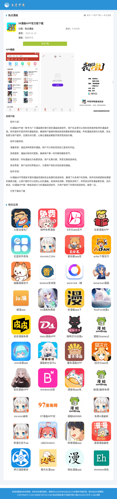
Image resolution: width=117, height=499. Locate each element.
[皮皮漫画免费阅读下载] (21, 324)
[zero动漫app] (21, 351)
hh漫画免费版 (47, 309)
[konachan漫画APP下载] (101, 271)
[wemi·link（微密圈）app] (74, 271)
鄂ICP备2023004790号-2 (81, 495)
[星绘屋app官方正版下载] (74, 244)
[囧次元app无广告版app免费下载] (101, 351)
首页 (88, 15)
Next (113, 82)
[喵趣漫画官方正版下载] (21, 271)
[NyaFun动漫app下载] (101, 298)
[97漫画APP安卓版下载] (47, 404)
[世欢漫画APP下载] (21, 378)
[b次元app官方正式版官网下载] (74, 218)
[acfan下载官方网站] (101, 244)
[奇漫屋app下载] (74, 298)
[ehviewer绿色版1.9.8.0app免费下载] (101, 458)
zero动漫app (21, 363)
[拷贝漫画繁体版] (21, 458)
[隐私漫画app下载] (74, 458)
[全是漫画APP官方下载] (101, 218)
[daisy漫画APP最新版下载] (47, 324)
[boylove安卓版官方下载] (47, 271)
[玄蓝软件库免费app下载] (21, 244)
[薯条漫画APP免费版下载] (74, 351)
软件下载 (97, 15)
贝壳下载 (16, 5)
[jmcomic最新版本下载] (21, 404)
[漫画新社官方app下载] (47, 351)
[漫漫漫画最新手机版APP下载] (101, 431)
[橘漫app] (21, 298)
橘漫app (20, 309)
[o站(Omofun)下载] (47, 431)
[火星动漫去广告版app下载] (21, 218)
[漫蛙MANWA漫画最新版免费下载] (74, 404)
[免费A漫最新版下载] (101, 404)
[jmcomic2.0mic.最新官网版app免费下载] (47, 244)
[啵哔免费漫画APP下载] (47, 218)
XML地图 (96, 495)
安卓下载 (45, 44)
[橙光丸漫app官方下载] (47, 458)
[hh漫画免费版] (47, 298)
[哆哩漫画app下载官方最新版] (74, 431)
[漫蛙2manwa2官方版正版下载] (101, 324)
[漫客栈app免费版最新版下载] (74, 378)
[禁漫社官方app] (21, 431)
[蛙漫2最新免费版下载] (101, 378)
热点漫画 (107, 15)
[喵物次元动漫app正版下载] (74, 324)
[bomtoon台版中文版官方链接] (47, 378)
